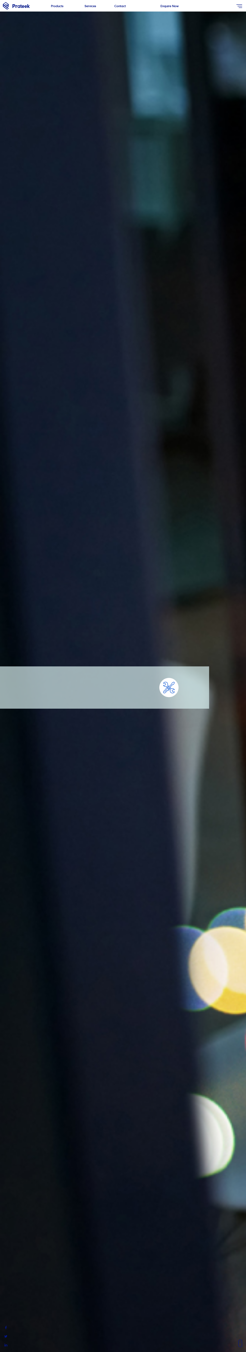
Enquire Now (169, 6)
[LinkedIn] (6, 1345)
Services (90, 6)
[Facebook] (6, 1328)
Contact (120, 6)
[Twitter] (6, 1336)
